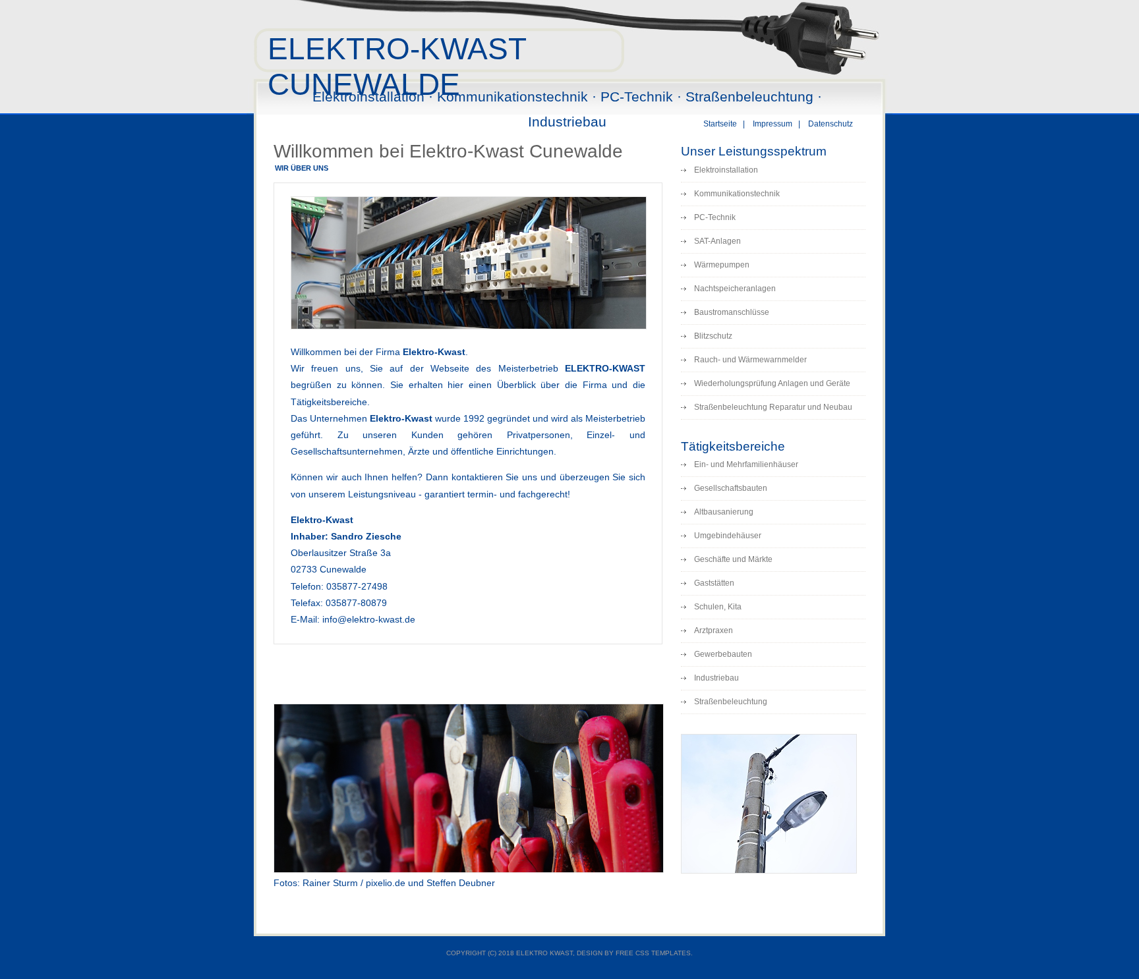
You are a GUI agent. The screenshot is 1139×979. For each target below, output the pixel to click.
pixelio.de (385, 883)
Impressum (772, 123)
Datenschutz (830, 123)
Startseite (720, 123)
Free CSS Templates (653, 953)
